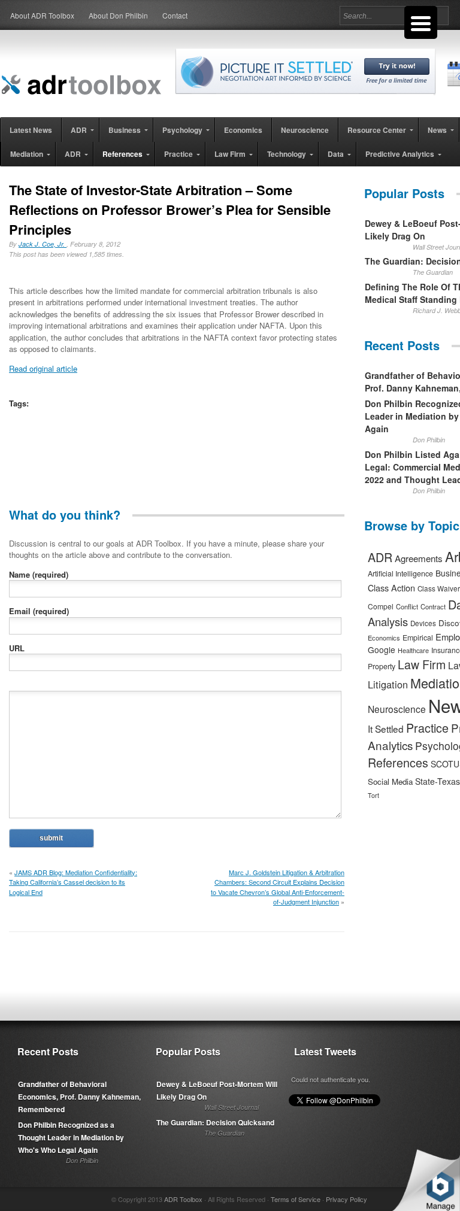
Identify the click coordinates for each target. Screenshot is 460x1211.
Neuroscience (397, 708)
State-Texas (437, 781)
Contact (174, 15)
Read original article (43, 368)
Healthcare (413, 650)
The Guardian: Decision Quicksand (215, 1122)
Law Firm (422, 664)
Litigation (388, 684)
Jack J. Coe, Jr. (42, 243)
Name (38, 574)
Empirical (417, 637)
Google (381, 649)
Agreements (419, 558)
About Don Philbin (118, 15)
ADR (380, 557)
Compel (381, 606)
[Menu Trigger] (420, 22)
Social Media (390, 781)
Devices (423, 623)
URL (17, 648)
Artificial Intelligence (400, 573)
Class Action (391, 587)
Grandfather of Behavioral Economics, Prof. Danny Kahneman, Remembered (79, 1097)
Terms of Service (295, 1199)
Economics (384, 637)
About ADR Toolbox (42, 15)
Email (39, 611)
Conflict (407, 606)
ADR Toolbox (183, 1199)
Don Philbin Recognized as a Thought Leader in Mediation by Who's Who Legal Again (71, 1137)
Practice (427, 727)
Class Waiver (438, 588)
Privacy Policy (346, 1199)
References (398, 762)
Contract (433, 606)
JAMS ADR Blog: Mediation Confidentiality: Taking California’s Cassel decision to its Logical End (73, 882)
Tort (373, 795)
